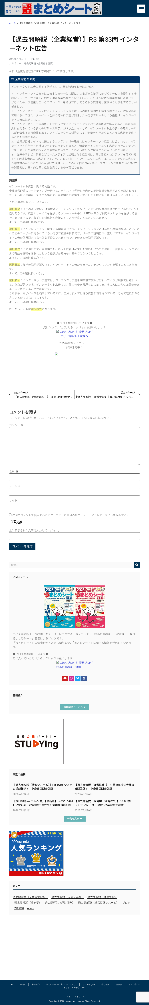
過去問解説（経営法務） (60, 902)
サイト (13, 500)
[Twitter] (77, 678)
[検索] (137, 565)
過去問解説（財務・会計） (67, 897)
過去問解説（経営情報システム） (98, 902)
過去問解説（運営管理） (102, 897)
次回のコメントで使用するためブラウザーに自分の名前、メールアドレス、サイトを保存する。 (70, 515)
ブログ (126, 902)
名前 (13, 471)
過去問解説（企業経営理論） (39, 63)
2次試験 (19, 908)
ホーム (12, 23)
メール (15, 486)
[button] (141, 9)
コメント (16, 425)
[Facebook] (84, 678)
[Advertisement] (74, 945)
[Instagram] (71, 678)
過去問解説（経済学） (28, 902)
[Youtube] (65, 678)
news (30, 908)
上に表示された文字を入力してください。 (35, 530)
